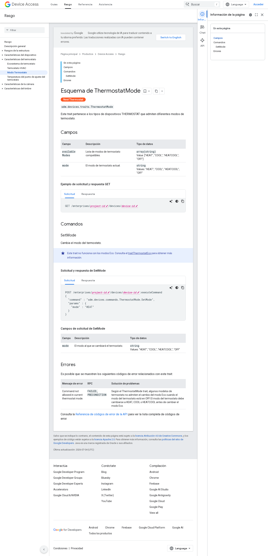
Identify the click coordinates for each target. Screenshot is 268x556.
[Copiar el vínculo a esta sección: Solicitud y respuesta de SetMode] (109, 271)
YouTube (106, 501)
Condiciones (60, 548)
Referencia (85, 4)
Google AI (177, 527)
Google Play (156, 507)
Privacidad (77, 548)
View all (153, 512)
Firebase (154, 483)
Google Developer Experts (68, 483)
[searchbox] (24, 30)
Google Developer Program (68, 472)
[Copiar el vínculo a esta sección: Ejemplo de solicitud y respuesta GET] (114, 184)
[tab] (69, 194)
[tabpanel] (123, 205)
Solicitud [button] (69, 194)
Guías (54, 4)
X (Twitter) (107, 495)
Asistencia (105, 4)
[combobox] (202, 4)
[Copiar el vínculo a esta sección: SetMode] (79, 235)
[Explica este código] (171, 201)
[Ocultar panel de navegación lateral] (44, 549)
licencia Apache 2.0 (104, 439)
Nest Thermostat (73, 99)
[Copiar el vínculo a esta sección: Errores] (79, 365)
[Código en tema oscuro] (177, 201)
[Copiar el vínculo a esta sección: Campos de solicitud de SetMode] (108, 328)
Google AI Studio (158, 489)
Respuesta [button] (88, 194)
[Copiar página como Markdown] (156, 91)
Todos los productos (100, 533)
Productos (87, 54)
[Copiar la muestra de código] (183, 201)
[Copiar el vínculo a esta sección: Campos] (81, 133)
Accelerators (60, 489)
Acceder (258, 4)
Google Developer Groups (67, 477)
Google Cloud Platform (152, 527)
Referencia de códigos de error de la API (101, 414)
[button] (24, 50)
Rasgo (68, 4)
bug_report (250, 15)
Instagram (107, 483)
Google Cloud (157, 501)
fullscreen (256, 15)
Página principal (69, 54)
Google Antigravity (160, 495)
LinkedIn (106, 489)
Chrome (154, 477)
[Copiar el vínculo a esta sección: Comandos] (86, 224)
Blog (103, 472)
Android (154, 472)
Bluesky (105, 477)
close (262, 15)
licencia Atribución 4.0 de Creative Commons (158, 435)
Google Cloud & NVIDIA (66, 495)
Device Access (25, 4)
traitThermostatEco (139, 253)
